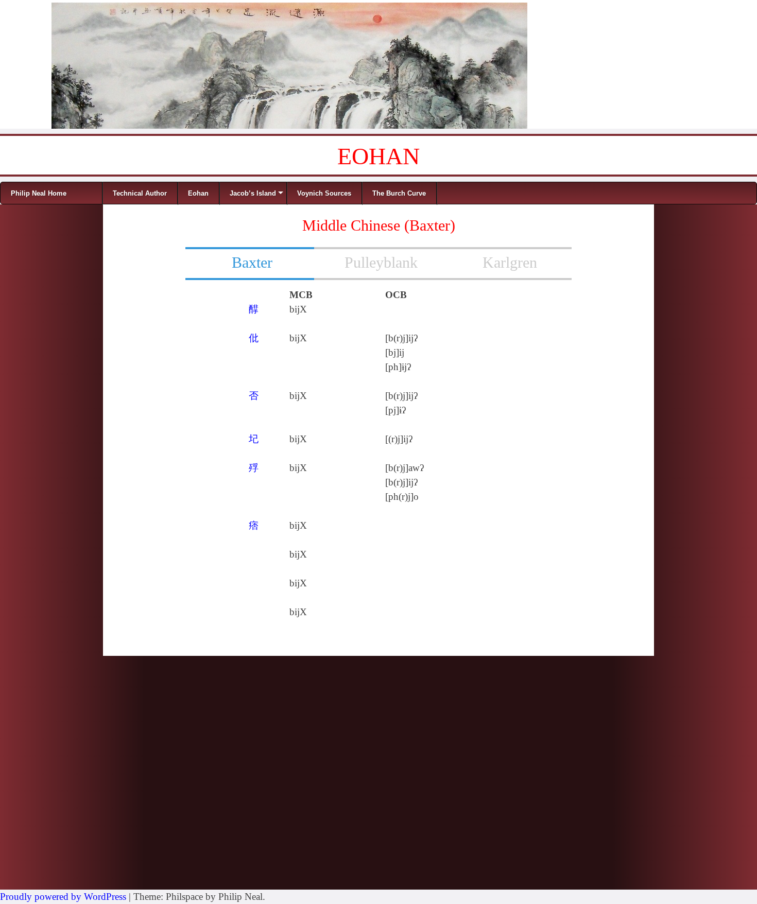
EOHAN (378, 156)
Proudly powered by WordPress (63, 896)
